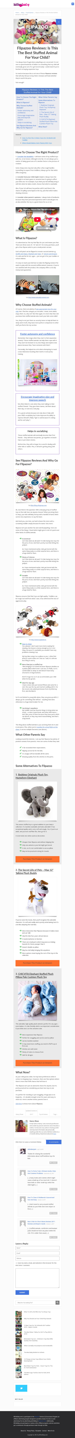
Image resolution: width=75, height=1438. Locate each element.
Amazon (37, 1417)
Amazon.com (42, 1421)
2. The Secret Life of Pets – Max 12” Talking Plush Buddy (47, 114)
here (54, 1134)
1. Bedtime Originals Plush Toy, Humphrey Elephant (47, 107)
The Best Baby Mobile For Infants (34, 1352)
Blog (23, 12)
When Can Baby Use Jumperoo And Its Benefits (38, 1345)
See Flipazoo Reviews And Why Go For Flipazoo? (26, 126)
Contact (44, 1431)
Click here (19, 1104)
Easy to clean (27, 644)
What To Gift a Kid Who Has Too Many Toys (37, 1312)
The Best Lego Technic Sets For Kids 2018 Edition (37, 1373)
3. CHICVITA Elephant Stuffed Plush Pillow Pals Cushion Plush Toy (48, 121)
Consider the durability (25, 156)
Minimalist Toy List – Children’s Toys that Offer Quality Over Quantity (38, 1339)
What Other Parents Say (47, 97)
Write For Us (51, 1431)
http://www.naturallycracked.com (38, 297)
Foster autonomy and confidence (37, 334)
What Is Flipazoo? (23, 102)
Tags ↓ (55, 1114)
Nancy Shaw (19, 1114)
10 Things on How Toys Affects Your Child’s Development (37, 1360)
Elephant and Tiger (34, 254)
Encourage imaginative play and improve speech (26, 117)
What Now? (42, 127)
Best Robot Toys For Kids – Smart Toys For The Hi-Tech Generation (38, 1367)
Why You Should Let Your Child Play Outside (37, 1318)
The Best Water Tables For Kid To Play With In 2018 (38, 1333)
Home (18, 12)
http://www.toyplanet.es (38, 640)
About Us (23, 1431)
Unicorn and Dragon (50, 254)
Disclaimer (38, 1431)
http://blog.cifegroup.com (39, 505)
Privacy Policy (30, 1431)
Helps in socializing (25, 122)
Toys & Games (29, 12)
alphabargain (32, 1149)
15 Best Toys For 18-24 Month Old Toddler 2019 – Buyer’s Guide (37, 1326)
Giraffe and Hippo (22, 254)
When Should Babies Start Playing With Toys (37, 143)
